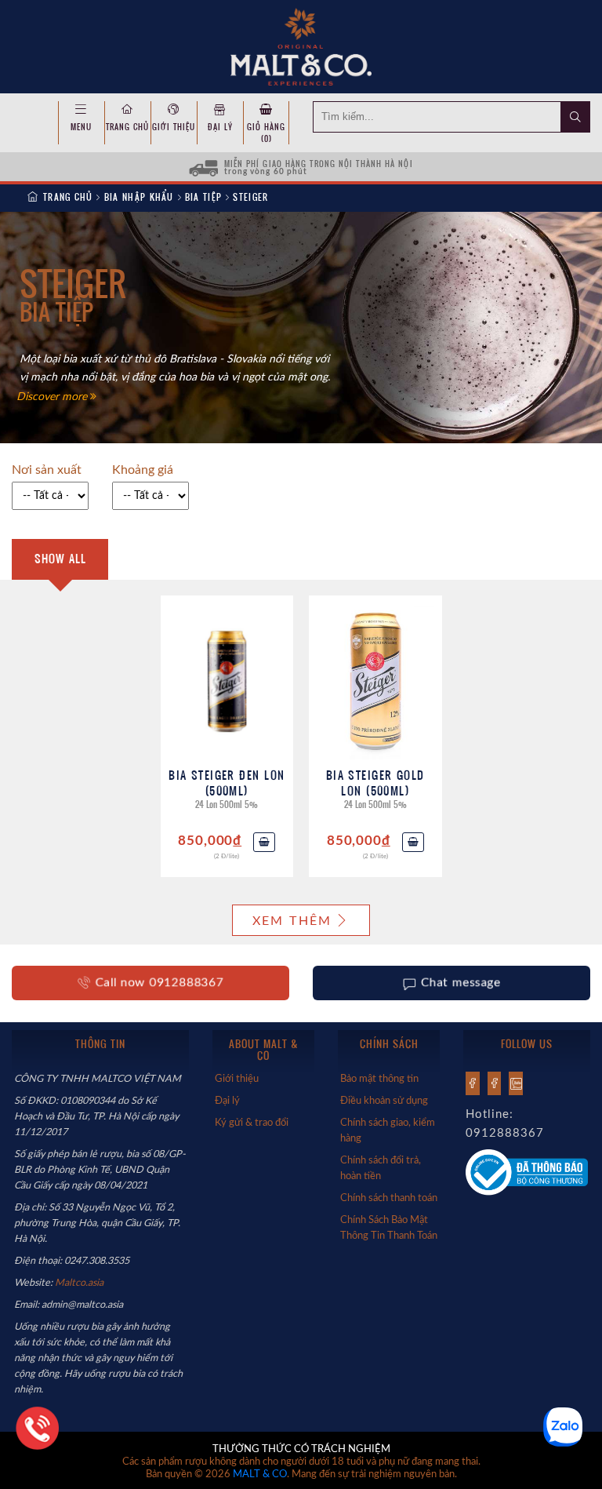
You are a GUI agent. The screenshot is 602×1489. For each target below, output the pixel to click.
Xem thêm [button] (292, 921)
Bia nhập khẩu (139, 197)
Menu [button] (81, 127)
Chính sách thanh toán (388, 1198)
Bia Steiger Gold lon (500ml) (375, 782)
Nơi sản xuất (47, 470)
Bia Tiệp (203, 197)
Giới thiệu (173, 127)
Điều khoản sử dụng (384, 1100)
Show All (60, 558)
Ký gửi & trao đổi (251, 1122)
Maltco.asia (80, 1282)
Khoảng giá (142, 470)
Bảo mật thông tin (379, 1078)
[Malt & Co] (300, 45)
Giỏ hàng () (266, 133)
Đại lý (220, 127)
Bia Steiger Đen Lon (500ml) (227, 782)
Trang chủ (127, 127)
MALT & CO (260, 1474)
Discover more (53, 396)
